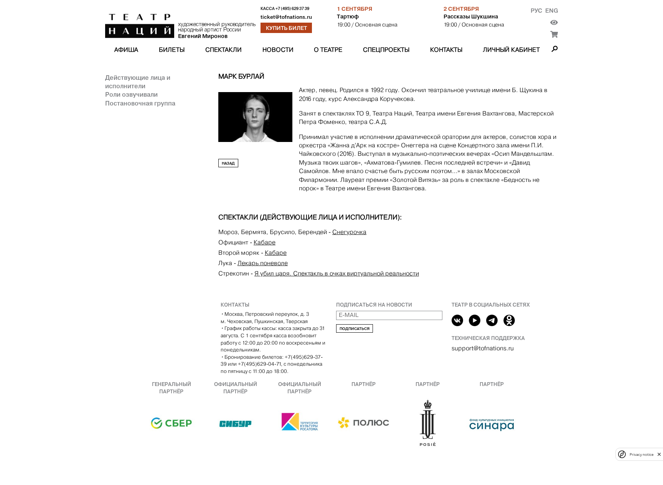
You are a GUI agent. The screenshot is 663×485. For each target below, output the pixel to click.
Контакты (446, 49)
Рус (536, 10)
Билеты (172, 49)
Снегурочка (349, 232)
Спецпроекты (386, 49)
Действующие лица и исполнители (137, 82)
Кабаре (264, 242)
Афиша (126, 49)
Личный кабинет (511, 49)
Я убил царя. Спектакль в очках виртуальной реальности (336, 273)
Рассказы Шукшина (471, 16)
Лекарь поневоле (262, 263)
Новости (278, 49)
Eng (551, 10)
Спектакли (223, 49)
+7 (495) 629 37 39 (292, 8)
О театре (328, 49)
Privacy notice (641, 454)
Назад (228, 163)
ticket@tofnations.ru (286, 17)
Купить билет (286, 28)
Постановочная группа (140, 103)
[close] (659, 454)
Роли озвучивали (131, 94)
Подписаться (354, 328)
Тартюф (348, 16)
